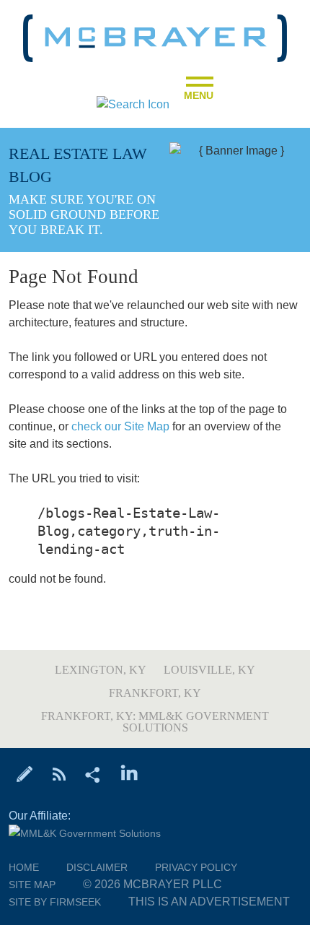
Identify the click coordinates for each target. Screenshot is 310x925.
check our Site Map (120, 426)
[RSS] (58, 773)
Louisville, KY (209, 670)
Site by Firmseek (55, 902)
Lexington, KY (100, 670)
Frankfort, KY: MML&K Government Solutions (155, 722)
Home (24, 867)
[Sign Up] (25, 773)
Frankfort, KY (155, 693)
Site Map (32, 884)
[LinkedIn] (129, 773)
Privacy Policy (196, 867)
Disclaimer (97, 867)
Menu (198, 91)
